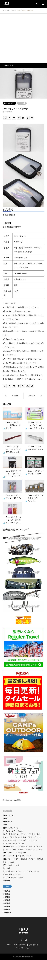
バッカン (20, 831)
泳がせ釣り (23, 846)
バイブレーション (11, 843)
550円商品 (6, 900)
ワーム (30, 840)
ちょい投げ (38, 850)
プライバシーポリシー (23, 948)
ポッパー (17, 840)
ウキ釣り (29, 850)
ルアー (18, 853)
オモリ (16, 859)
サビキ (39, 846)
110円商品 (6, 891)
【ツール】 (22, 103)
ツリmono (18, 956)
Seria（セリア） (9, 103)
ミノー (36, 840)
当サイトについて (20, 945)
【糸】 (5, 856)
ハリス (29, 856)
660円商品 (6, 903)
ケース (14, 871)
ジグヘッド (36, 837)
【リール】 (6, 868)
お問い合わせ (33, 945)
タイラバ (37, 834)
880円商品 (6, 909)
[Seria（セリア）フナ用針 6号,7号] (13, 396)
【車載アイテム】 (9, 815)
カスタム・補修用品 (36, 859)
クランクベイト (26, 834)
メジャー (17, 874)
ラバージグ (26, 837)
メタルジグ (8, 840)
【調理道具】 (7, 881)
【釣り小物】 (7, 859)
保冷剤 (21, 877)
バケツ (5, 825)
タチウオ (32, 846)
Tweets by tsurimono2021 (12, 800)
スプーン (15, 834)
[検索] (37, 4)
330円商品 (6, 897)
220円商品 (6, 894)
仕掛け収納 (8, 874)
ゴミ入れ (29, 871)
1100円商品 (7, 913)
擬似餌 (5, 828)
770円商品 (6, 906)
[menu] (43, 4)
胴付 (14, 850)
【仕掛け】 (6, 846)
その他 (21, 843)
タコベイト (8, 837)
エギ (24, 840)
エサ (24, 853)
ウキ (6, 862)
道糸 (23, 856)
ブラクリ (8, 850)
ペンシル (17, 837)
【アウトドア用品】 (10, 877)
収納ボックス (7, 822)
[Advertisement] (23, 38)
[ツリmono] (7, 3)
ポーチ (21, 871)
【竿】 (5, 865)
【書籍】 (6, 818)
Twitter (21, 940)
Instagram (26, 940)
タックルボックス (9, 831)
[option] (23, 83)
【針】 (5, 853)
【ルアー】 (6, 834)
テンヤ (14, 846)
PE (18, 856)
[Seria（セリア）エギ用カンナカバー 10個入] (34, 396)
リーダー (12, 856)
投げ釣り (21, 850)
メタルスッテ (14, 828)
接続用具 (24, 859)
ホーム (9, 945)
